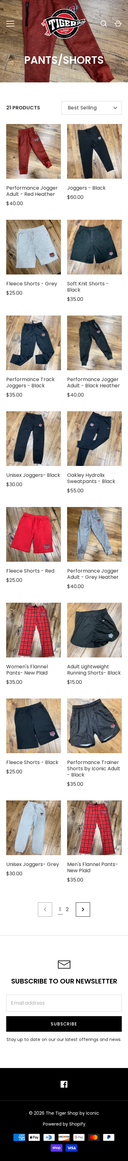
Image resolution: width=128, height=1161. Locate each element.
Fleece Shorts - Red (30, 570)
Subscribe (64, 1024)
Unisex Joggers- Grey (32, 864)
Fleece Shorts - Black (32, 762)
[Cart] (118, 23)
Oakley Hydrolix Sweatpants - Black (91, 478)
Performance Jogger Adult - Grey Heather (93, 574)
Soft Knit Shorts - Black (88, 286)
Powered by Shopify (64, 1124)
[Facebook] (64, 1084)
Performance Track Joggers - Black (30, 382)
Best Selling (82, 107)
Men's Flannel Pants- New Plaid (92, 867)
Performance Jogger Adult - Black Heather (93, 382)
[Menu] (10, 23)
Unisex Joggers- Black (33, 475)
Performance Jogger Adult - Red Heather (32, 191)
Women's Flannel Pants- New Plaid (27, 669)
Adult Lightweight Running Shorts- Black (94, 669)
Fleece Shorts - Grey (31, 283)
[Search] (104, 23)
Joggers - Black (86, 187)
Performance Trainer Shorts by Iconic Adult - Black (93, 768)
